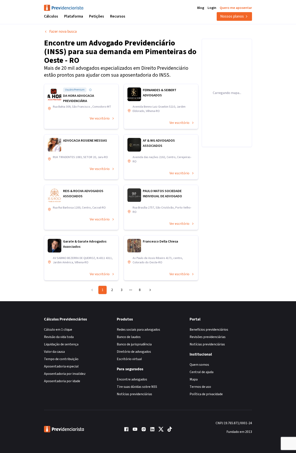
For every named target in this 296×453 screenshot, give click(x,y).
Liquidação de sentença (61, 344)
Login (212, 7)
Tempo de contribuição (61, 359)
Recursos (117, 16)
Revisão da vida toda (59, 337)
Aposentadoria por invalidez (65, 374)
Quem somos (199, 365)
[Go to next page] (149, 290)
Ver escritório (100, 118)
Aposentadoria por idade (62, 381)
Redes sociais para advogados (138, 330)
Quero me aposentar (236, 7)
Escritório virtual (129, 359)
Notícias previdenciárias (134, 394)
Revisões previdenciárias (208, 337)
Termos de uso (200, 387)
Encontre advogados (132, 379)
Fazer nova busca (63, 31)
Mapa (194, 379)
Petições (96, 16)
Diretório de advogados (134, 352)
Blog (200, 7)
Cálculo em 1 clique (58, 330)
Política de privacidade (206, 394)
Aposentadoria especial (61, 366)
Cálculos (51, 16)
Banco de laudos (129, 337)
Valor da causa (54, 352)
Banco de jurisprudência (134, 344)
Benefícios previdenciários (209, 330)
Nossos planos (232, 16)
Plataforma (73, 16)
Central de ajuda (201, 372)
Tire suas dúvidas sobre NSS (137, 387)
